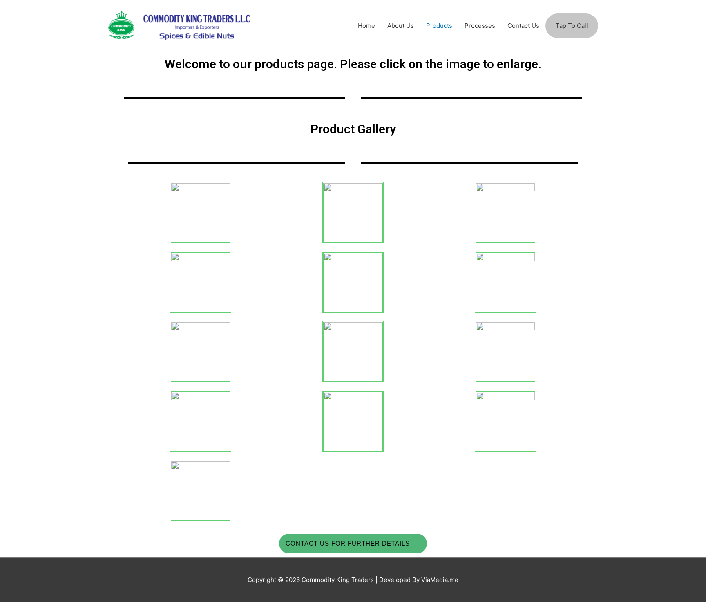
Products (439, 25)
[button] (353, 543)
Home (366, 25)
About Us (400, 25)
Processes (480, 25)
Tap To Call (572, 25)
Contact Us (523, 25)
